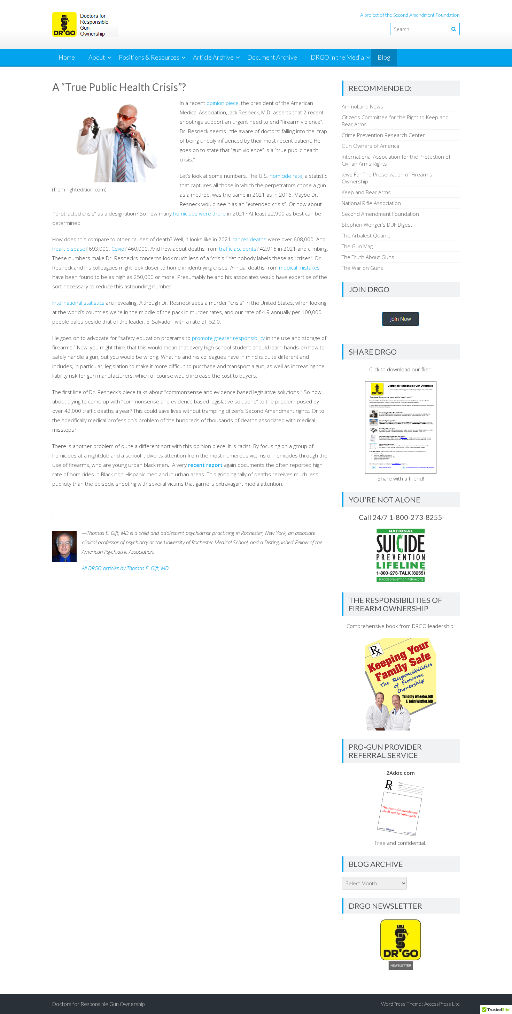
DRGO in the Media (337, 57)
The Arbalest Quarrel (366, 235)
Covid (117, 248)
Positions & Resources (149, 57)
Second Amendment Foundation (380, 213)
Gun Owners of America (370, 145)
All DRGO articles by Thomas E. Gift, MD (125, 568)
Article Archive (213, 57)
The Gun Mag (357, 246)
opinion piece (223, 102)
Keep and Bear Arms (366, 192)
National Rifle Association (371, 202)
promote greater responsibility (228, 337)
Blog (384, 57)
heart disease (68, 248)
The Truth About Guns (368, 257)
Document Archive (272, 57)
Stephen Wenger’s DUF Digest (377, 224)
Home (67, 57)
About (96, 57)
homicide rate (286, 175)
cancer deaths (249, 239)
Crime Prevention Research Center (383, 134)
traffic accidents (237, 248)
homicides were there (199, 213)
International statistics (78, 302)
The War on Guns (362, 267)
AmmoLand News (362, 106)
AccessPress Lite (442, 1004)
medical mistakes (299, 267)
